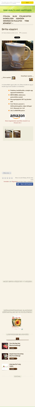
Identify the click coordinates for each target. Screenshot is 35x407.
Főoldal (6, 16)
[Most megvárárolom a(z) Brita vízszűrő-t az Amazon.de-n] (17, 119)
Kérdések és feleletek (12, 21)
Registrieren (15, 181)
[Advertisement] (17, 157)
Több (27, 21)
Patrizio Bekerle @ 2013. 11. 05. (10, 32)
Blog (15, 16)
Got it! (27, 2)
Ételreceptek (25, 16)
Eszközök (20, 19)
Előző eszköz (7, 77)
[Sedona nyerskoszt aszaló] (13, 79)
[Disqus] (17, 210)
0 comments (24, 32)
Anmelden (6, 181)
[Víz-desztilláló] (31, 81)
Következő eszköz (26, 76)
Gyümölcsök (8, 19)
